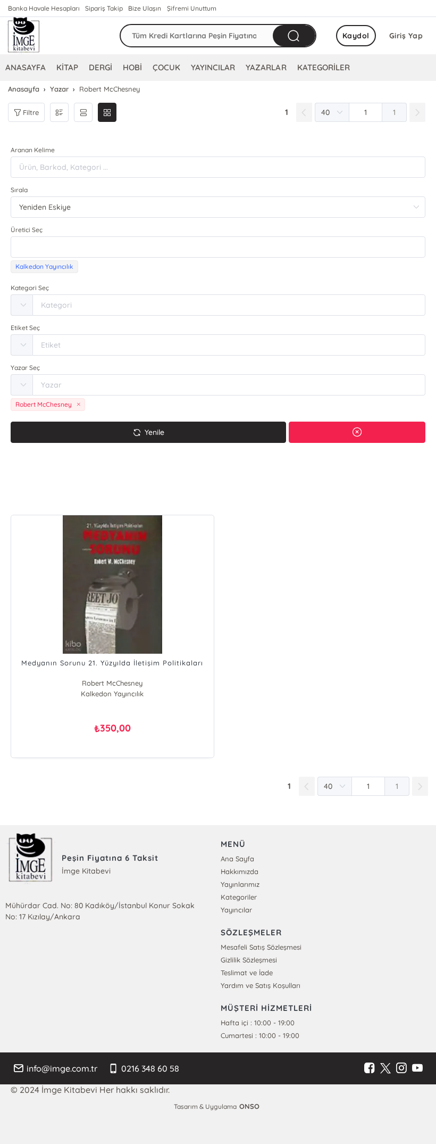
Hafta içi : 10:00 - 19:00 (258, 1022)
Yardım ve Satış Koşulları (260, 985)
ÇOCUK (166, 67)
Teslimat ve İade (247, 972)
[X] (385, 1068)
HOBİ (132, 67)
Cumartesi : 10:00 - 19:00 (260, 1035)
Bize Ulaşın (144, 8)
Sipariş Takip (104, 8)
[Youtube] (417, 1068)
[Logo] (24, 35)
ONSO (249, 1106)
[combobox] (218, 247)
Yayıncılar (236, 910)
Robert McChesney (112, 683)
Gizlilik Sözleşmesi (249, 960)
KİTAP (67, 67)
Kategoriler (239, 897)
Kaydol (356, 35)
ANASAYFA (25, 67)
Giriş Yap (406, 35)
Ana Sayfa (237, 858)
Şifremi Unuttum (191, 8)
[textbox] (218, 247)
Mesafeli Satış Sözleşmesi (261, 947)
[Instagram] (401, 1068)
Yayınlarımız (240, 884)
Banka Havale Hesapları (44, 8)
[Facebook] (370, 1068)
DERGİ (100, 67)
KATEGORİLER (323, 67)
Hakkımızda (239, 871)
